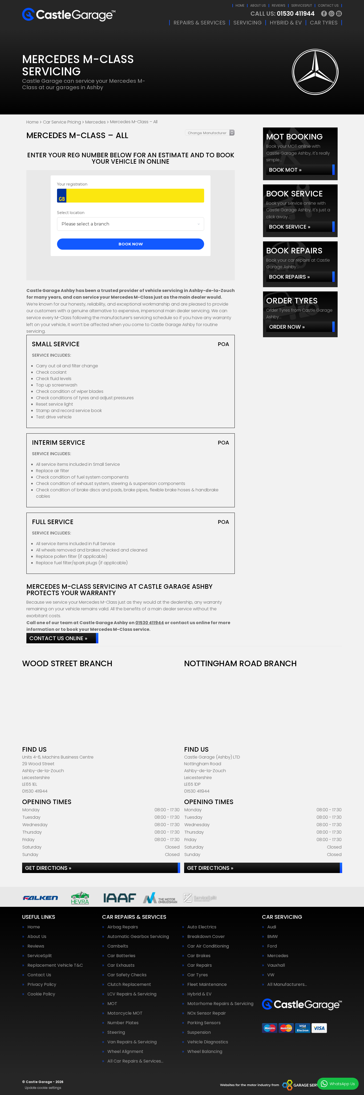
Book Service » (289, 226)
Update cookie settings (43, 1088)
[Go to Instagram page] (339, 14)
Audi (271, 927)
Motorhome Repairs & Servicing (220, 1004)
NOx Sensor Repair (206, 1013)
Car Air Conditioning (208, 946)
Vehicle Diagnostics (207, 1042)
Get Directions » (48, 868)
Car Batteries (121, 956)
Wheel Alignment (125, 1051)
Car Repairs (199, 965)
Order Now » (287, 327)
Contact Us (328, 5)
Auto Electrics (201, 927)
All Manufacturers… (287, 984)
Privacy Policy (41, 984)
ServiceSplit (301, 5)
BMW (272, 937)
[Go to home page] (68, 14)
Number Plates (123, 1023)
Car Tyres (324, 22)
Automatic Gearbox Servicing (138, 937)
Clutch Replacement (129, 984)
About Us (258, 5)
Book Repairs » (289, 277)
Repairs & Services (199, 22)
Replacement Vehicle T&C (55, 965)
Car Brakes (199, 956)
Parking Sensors (204, 1023)
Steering (116, 1032)
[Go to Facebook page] (324, 14)
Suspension (199, 1032)
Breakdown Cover (206, 937)
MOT (112, 1004)
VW (270, 975)
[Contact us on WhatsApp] (331, 14)
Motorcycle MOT (125, 1013)
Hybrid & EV (286, 22)
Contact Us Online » (58, 638)
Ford (272, 946)
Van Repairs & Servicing (132, 1042)
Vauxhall (276, 965)
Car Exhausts (121, 965)
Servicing (247, 22)
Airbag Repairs (122, 927)
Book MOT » (285, 170)
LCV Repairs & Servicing (131, 994)
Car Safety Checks (127, 975)
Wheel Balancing (204, 1051)
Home (240, 5)
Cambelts (117, 946)
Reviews (278, 5)
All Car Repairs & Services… (135, 1061)
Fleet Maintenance (207, 984)
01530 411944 (282, 14)
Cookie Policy (41, 994)
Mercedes (277, 956)
